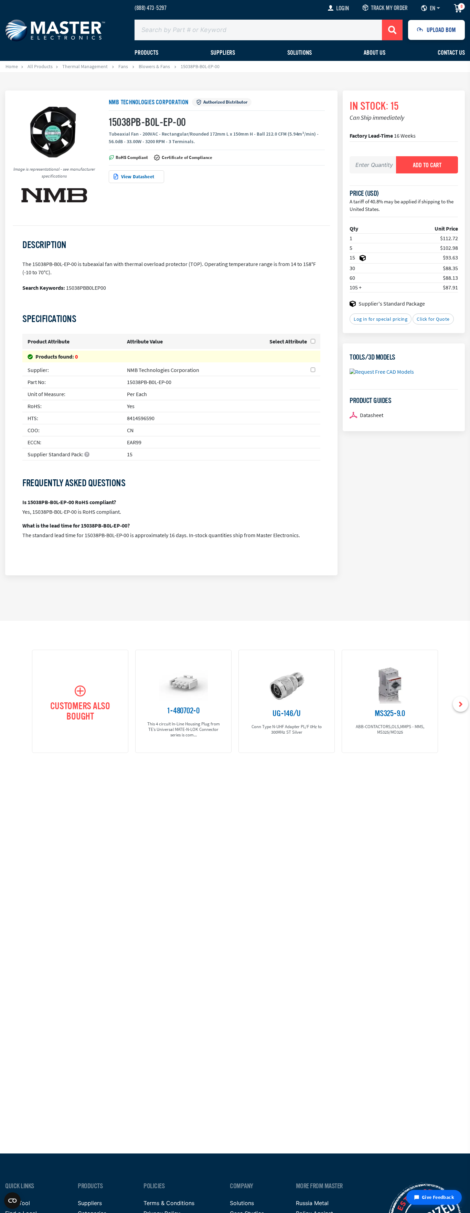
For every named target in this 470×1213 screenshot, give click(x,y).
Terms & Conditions (168, 1203)
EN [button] (432, 8)
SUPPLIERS (223, 52)
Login (342, 8)
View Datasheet (137, 176)
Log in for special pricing (380, 319)
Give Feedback (438, 1197)
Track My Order (389, 7)
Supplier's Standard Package (392, 303)
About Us (374, 52)
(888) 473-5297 (150, 7)
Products (146, 52)
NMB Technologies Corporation (149, 102)
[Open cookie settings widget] (12, 1200)
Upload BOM (441, 29)
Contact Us (451, 52)
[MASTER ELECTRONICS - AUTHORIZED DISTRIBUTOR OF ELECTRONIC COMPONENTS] (55, 29)
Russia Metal (312, 1203)
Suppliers (90, 1203)
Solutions (299, 52)
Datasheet (371, 415)
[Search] (392, 30)
